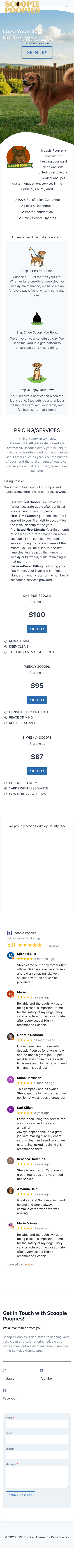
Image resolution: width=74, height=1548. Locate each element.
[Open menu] (66, 7)
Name (10, 1417)
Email (10, 1433)
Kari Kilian (25, 1107)
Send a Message (20, 1495)
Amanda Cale (27, 1189)
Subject (10, 1448)
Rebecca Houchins (31, 1159)
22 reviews (52, 946)
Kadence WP (60, 1537)
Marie (21, 992)
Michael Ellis (26, 954)
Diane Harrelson (29, 1078)
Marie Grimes (27, 1223)
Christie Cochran (30, 1035)
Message (12, 1464)
